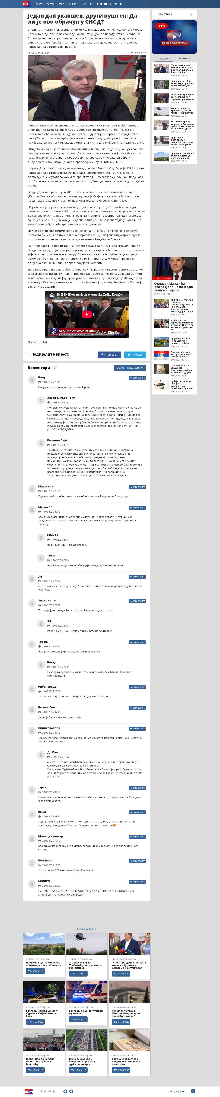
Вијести (51, 4)
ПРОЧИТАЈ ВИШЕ (35, 971)
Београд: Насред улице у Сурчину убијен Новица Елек (41, 1013)
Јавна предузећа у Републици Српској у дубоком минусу (82, 1061)
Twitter (137, 354)
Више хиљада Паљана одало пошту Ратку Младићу (40, 1061)
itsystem (180, 1091)
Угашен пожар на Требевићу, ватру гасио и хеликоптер (85, 965)
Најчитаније (183, 58)
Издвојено (164, 58)
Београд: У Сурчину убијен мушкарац (86, 1012)
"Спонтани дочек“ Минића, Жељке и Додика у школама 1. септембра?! (129, 965)
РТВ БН (62, 4)
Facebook (111, 354)
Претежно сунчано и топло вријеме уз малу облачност (43, 964)
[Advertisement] (62, 916)
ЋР (91, 4)
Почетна (40, 4)
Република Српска (86, 928)
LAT (84, 4)
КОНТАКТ (72, 4)
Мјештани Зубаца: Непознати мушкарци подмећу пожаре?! (126, 1013)
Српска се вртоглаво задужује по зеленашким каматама (128, 1061)
